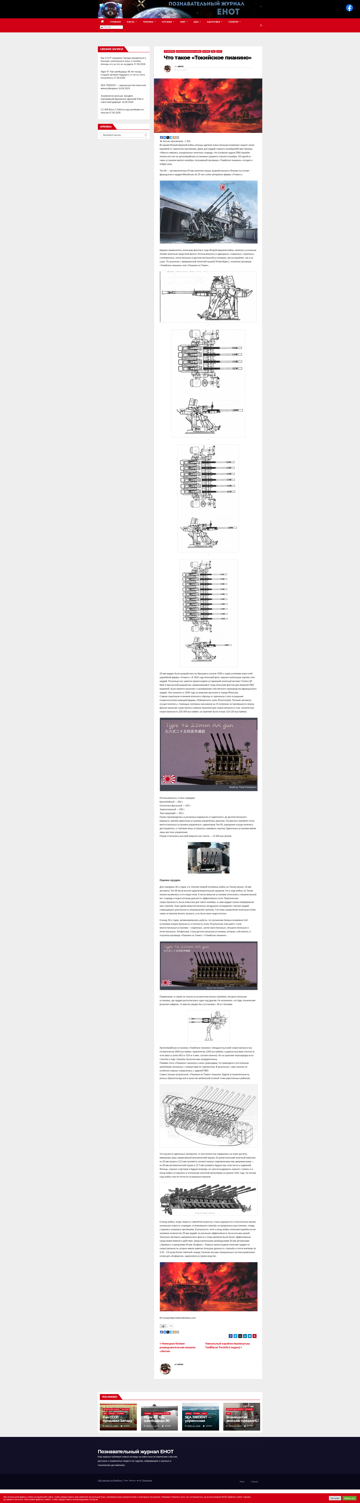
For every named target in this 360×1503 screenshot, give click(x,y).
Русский (107, 27)
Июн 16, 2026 (193, 1426)
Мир (183, 22)
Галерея (233, 22)
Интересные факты (111, 1409)
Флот (219, 51)
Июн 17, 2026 (111, 1426)
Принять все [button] (349, 1498)
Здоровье (214, 22)
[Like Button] (163, 1326)
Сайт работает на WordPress (110, 1480)
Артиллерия (169, 51)
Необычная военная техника (189, 51)
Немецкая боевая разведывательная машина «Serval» (177, 1347)
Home (242, 1482)
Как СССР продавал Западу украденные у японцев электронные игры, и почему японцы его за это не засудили (123, 61)
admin (180, 66)
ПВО (213, 51)
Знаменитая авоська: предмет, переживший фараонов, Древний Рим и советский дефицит (122, 99)
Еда (196, 22)
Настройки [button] (335, 1498)
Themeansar (147, 1480)
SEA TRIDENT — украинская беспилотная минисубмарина (199, 1422)
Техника (148, 22)
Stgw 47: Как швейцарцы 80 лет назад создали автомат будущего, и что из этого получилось (123, 74)
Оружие (167, 22)
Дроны (188, 1413)
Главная (115, 22)
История (125, 1409)
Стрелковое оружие (161, 1413)
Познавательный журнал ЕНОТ (135, 1452)
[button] (261, 25)
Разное (112, 1413)
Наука (131, 22)
